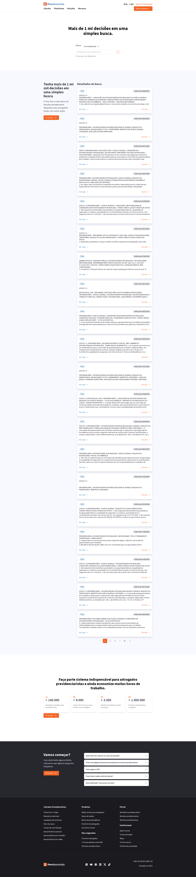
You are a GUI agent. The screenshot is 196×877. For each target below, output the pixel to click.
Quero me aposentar (144, 4)
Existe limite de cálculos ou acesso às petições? (103, 756)
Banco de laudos (88, 816)
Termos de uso (125, 842)
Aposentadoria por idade (53, 839)
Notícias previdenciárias (91, 846)
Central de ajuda (126, 835)
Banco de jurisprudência (91, 820)
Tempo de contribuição (53, 828)
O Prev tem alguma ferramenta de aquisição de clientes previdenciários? (112, 762)
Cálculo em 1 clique (51, 812)
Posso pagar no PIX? (93, 769)
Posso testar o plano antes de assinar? (99, 776)
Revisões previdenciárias (129, 816)
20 (124, 641)
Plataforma (59, 8)
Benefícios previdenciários (130, 812)
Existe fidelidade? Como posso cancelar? (100, 783)
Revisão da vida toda (51, 816)
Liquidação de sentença (53, 820)
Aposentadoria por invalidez (54, 835)
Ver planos (49, 117)
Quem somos (125, 831)
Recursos (82, 8)
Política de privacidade (128, 846)
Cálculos (47, 8)
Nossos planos (142, 8)
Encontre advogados (90, 838)
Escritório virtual (88, 828)
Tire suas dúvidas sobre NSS (92, 842)
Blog (125, 4)
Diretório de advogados (91, 824)
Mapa (122, 838)
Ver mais (82, 109)
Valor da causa (49, 824)
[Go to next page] (129, 641)
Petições (71, 8)
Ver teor (145, 109)
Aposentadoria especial (53, 832)
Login (131, 4)
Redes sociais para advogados (93, 812)
